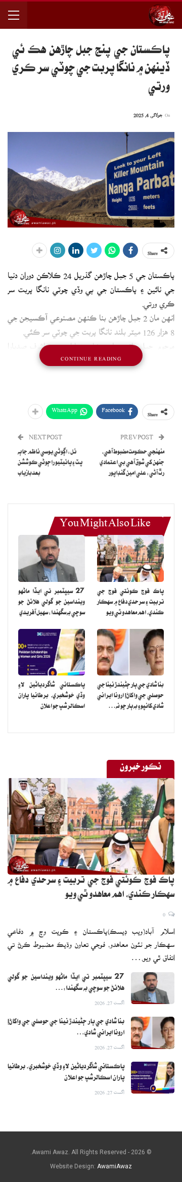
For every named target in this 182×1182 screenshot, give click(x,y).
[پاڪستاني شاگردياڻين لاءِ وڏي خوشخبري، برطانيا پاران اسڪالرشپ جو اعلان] (51, 652)
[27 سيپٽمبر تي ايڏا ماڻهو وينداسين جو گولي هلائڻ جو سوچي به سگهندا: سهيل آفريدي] (51, 558)
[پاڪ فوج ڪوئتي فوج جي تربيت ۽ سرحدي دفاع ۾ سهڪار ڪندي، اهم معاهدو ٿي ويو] (130, 558)
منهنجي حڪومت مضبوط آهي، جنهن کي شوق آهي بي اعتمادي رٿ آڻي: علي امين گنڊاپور (132, 463)
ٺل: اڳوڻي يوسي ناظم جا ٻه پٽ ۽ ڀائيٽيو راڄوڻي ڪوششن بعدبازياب (50, 463)
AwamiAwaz (114, 1166)
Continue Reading (91, 355)
